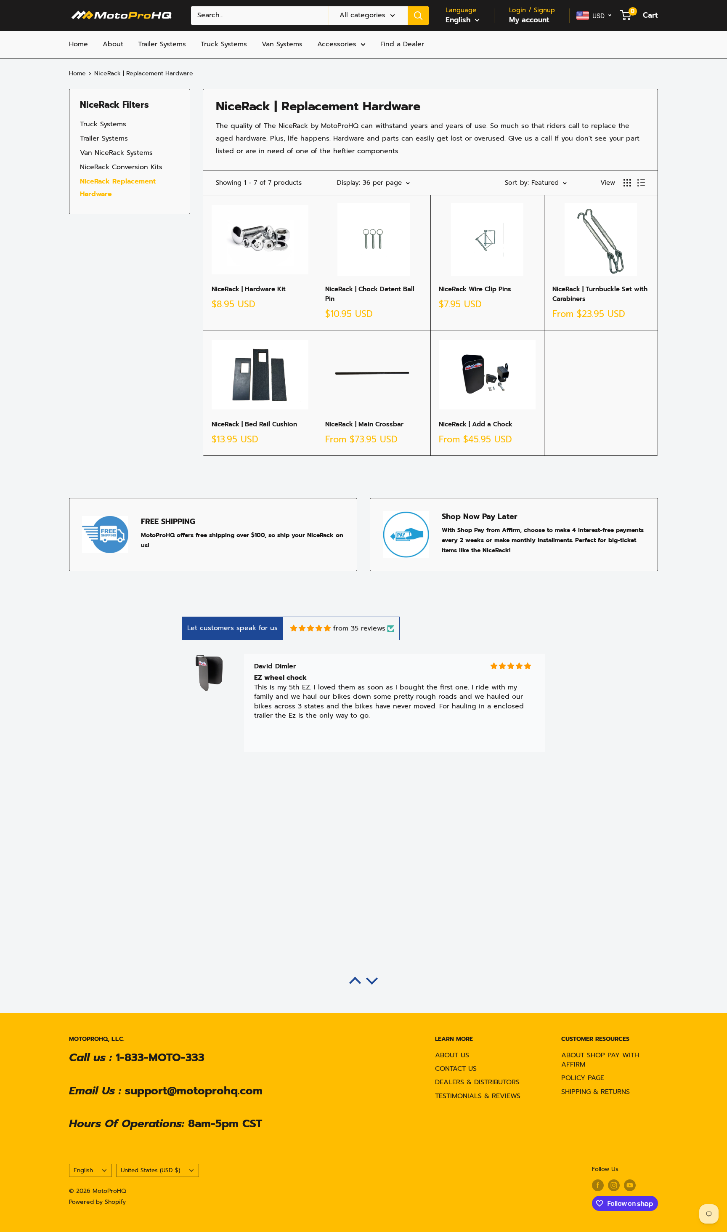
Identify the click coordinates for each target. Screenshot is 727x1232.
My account (529, 19)
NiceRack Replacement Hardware (118, 187)
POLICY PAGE (582, 1078)
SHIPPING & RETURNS (595, 1092)
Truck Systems (224, 44)
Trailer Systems (162, 44)
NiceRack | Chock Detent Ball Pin (369, 294)
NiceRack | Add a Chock (475, 424)
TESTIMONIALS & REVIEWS (477, 1096)
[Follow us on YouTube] (630, 1185)
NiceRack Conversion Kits (121, 167)
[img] (310, 628)
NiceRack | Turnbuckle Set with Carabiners (599, 294)
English (83, 1170)
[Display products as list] (641, 182)
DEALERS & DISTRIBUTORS (477, 1082)
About (113, 44)
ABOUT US (452, 1055)
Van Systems (282, 44)
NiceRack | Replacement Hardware (143, 73)
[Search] (418, 15)
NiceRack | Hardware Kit (249, 289)
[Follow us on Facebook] (598, 1185)
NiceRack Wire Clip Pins (475, 289)
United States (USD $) (150, 1170)
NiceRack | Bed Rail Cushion (254, 424)
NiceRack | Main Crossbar (364, 424)
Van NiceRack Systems (116, 153)
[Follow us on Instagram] (614, 1185)
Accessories (336, 44)
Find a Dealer (402, 44)
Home (78, 44)
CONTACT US (456, 1069)
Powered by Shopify (97, 1201)
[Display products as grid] (627, 182)
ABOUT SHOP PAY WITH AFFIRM (600, 1060)
